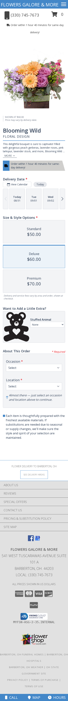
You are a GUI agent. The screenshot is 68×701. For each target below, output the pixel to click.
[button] (57, 15)
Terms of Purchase (45, 680)
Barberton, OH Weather (26, 667)
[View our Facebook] (31, 540)
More (8, 155)
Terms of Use (34, 686)
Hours (58, 697)
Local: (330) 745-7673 (34, 574)
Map (35, 697)
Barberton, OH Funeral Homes (22, 654)
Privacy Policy (17, 680)
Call (12, 697)
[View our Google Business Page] (37, 540)
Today (40, 184)
